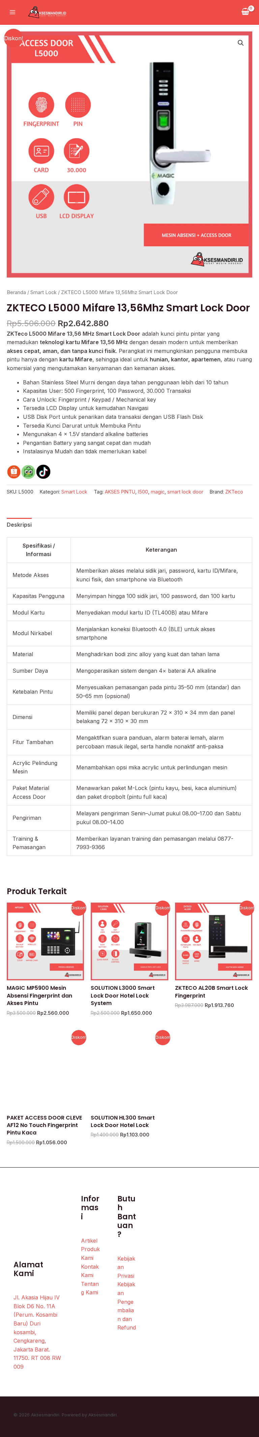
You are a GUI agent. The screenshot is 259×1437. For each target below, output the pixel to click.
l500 (143, 492)
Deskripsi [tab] (19, 524)
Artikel (89, 1240)
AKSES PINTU (120, 492)
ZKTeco (234, 492)
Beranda (16, 292)
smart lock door (185, 492)
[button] (241, 43)
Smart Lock (43, 292)
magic (158, 492)
